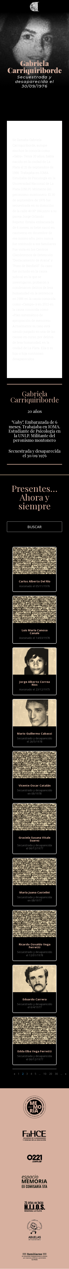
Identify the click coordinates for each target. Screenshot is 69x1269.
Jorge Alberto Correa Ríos (34, 683)
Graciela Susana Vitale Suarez (34, 839)
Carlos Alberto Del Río (34, 581)
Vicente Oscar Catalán (35, 785)
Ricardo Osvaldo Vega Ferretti (34, 945)
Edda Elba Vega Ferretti (34, 1051)
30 (56, 1074)
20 (50, 1074)
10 (44, 1074)
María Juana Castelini (34, 892)
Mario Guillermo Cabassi (34, 733)
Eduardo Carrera (35, 999)
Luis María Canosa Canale (35, 631)
